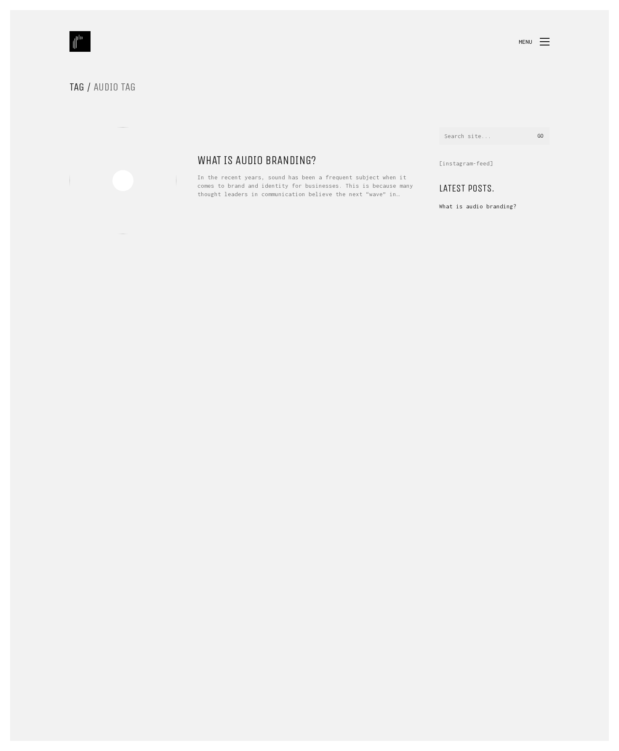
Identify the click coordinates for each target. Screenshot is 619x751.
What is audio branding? (256, 160)
